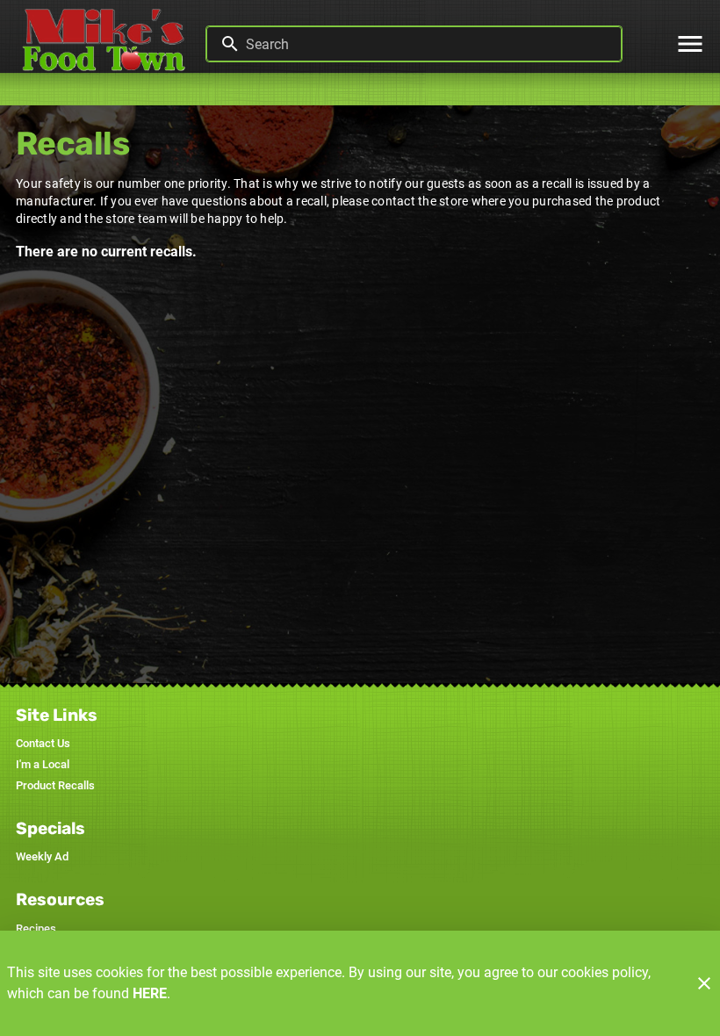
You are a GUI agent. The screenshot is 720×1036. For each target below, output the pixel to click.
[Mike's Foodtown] (108, 44)
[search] (426, 43)
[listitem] (43, 743)
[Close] (704, 983)
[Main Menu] (690, 44)
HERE (150, 993)
